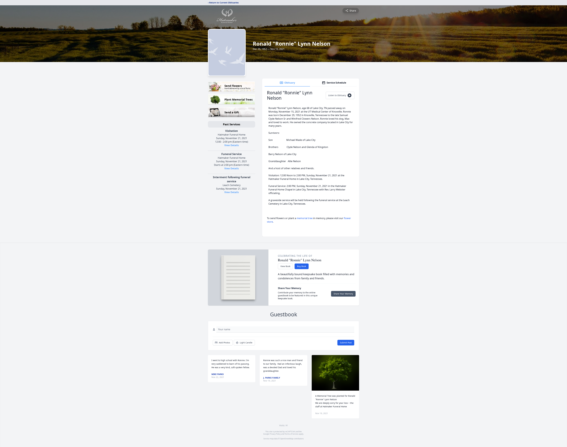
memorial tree (305, 218)
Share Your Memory (343, 293)
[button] (335, 373)
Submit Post (346, 342)
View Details (231, 145)
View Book (285, 266)
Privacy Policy (275, 434)
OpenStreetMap (286, 438)
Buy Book (301, 266)
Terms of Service (291, 434)
